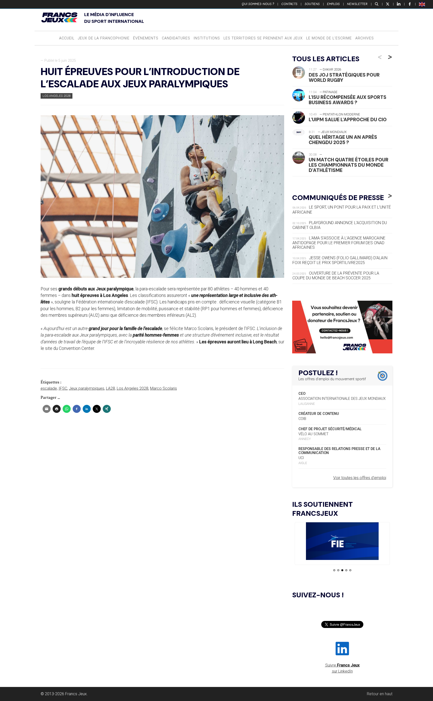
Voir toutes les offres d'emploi (359, 477)
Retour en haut (379, 693)
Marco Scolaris (163, 388)
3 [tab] (342, 570)
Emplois (333, 4)
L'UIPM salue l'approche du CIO (348, 119)
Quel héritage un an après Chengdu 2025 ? (343, 140)
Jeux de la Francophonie (104, 38)
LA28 (110, 388)
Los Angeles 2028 (56, 96)
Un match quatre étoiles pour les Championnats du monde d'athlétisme (348, 165)
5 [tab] (350, 570)
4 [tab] (346, 570)
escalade (49, 388)
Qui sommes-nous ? (258, 4)
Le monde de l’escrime (329, 38)
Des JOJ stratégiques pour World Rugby (344, 77)
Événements (145, 38)
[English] (422, 4)
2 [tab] (338, 570)
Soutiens (312, 4)
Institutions (207, 38)
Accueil (66, 38)
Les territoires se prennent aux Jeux (263, 38)
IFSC (63, 388)
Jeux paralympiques (86, 388)
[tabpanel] (342, 542)
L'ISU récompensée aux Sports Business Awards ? (347, 100)
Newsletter (357, 4)
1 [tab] (334, 570)
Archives (364, 38)
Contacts (289, 4)
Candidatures (176, 38)
